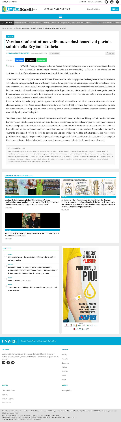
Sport (64, 375)
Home (4, 29)
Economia (65, 363)
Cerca (115, 9)
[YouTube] (106, 2)
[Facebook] (117, 2)
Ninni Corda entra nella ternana (19, 280)
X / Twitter (30, 60)
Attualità (65, 359)
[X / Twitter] (112, 2)
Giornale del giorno (95, 2)
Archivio (4, 395)
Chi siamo (83, 2)
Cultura (64, 367)
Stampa (111, 53)
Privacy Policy (66, 391)
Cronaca (65, 371)
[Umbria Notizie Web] (37, 9)
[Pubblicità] (90, 290)
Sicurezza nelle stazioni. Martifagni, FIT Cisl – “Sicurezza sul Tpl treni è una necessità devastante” (32, 234)
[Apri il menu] (60, 16)
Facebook (19, 60)
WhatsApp (41, 60)
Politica (9, 29)
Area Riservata (6, 403)
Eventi (64, 379)
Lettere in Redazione (8, 391)
